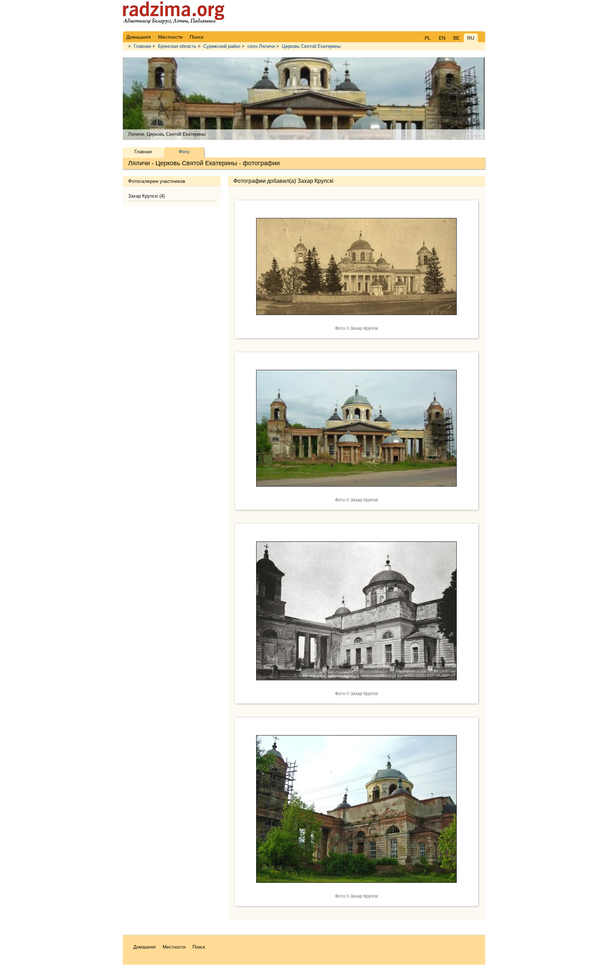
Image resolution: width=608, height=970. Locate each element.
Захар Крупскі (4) (146, 196)
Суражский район (221, 46)
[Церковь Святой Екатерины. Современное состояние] (356, 492)
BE (456, 38)
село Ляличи (261, 46)
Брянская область (177, 46)
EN (442, 38)
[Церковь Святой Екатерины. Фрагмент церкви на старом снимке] (356, 685)
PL (428, 38)
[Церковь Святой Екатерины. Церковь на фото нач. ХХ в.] (356, 320)
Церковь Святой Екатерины (311, 46)
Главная (142, 46)
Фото (184, 151)
